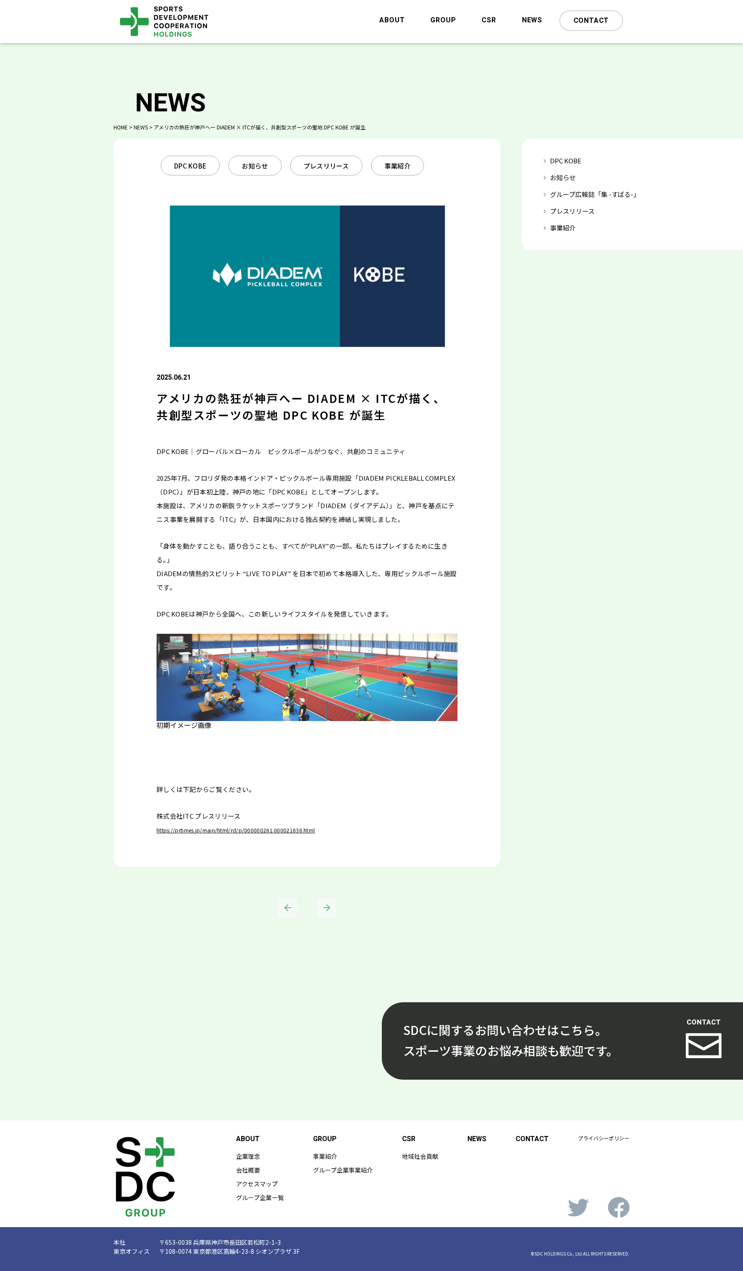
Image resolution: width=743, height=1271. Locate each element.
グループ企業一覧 (260, 1197)
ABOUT (392, 21)
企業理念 (248, 1156)
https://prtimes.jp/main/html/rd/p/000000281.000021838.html (236, 830)
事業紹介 (397, 165)
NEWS (532, 21)
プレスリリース (326, 165)
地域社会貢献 (420, 1156)
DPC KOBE (190, 165)
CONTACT (591, 20)
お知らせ (255, 165)
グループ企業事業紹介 (343, 1170)
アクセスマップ (257, 1183)
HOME (121, 127)
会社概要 (248, 1170)
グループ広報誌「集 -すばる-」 (595, 194)
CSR (489, 21)
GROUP (443, 21)
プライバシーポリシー (603, 1138)
